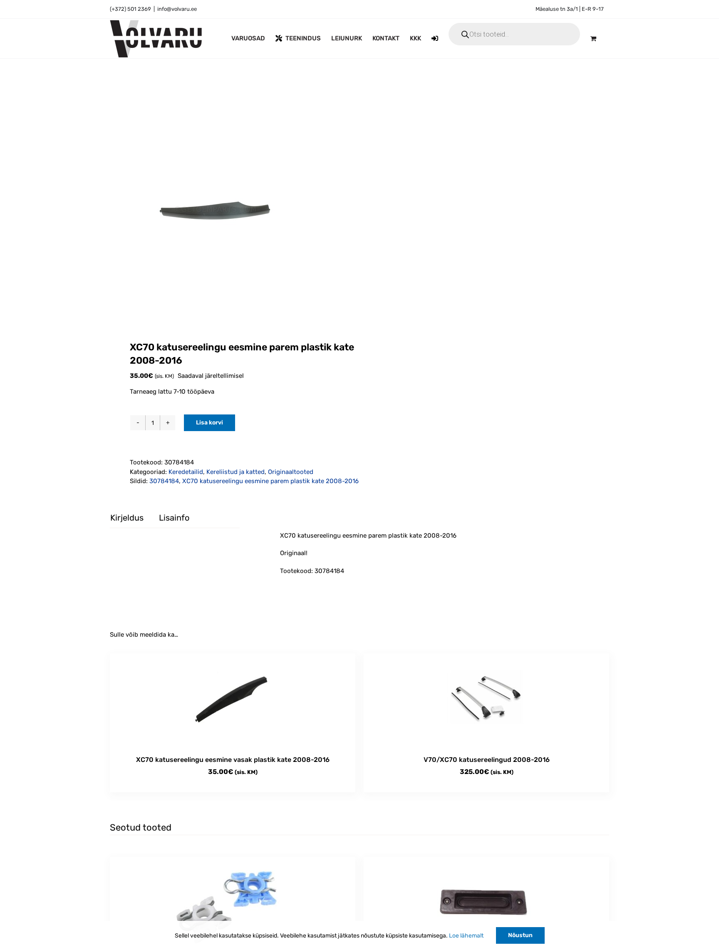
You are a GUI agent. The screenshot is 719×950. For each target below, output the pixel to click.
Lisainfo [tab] (174, 518)
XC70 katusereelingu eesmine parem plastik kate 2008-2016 (270, 481)
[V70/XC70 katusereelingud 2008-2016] (486, 700)
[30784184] (230, 216)
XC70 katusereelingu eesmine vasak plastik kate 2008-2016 (233, 760)
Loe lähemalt (466, 935)
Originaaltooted (290, 472)
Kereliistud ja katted (235, 472)
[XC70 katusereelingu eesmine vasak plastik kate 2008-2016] (232, 700)
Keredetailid (186, 472)
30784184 (164, 481)
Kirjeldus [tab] (127, 518)
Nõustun (520, 935)
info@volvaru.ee (177, 9)
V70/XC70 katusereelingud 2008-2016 (487, 760)
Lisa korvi (209, 422)
